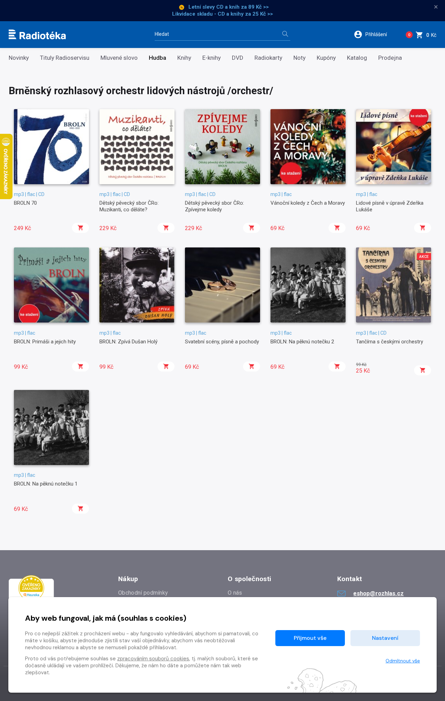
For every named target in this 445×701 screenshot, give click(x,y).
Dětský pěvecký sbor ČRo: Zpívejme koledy (214, 206)
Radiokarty (268, 58)
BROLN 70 (25, 203)
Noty (299, 58)
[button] (375, 34)
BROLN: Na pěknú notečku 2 (302, 342)
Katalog (357, 58)
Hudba (157, 58)
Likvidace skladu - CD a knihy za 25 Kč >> (222, 14)
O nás (235, 592)
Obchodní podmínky (143, 592)
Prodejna (390, 58)
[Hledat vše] (285, 34)
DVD (237, 58)
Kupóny (326, 58)
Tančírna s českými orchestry (389, 342)
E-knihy (211, 58)
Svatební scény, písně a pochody (222, 342)
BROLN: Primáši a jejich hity (45, 342)
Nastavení (385, 638)
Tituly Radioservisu (64, 58)
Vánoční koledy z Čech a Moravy (307, 203)
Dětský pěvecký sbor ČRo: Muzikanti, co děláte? (129, 206)
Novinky (19, 58)
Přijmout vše (310, 638)
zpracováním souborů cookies (153, 658)
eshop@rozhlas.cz (378, 593)
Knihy (184, 58)
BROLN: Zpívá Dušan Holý (128, 342)
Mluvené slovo (119, 58)
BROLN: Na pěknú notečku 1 (46, 484)
